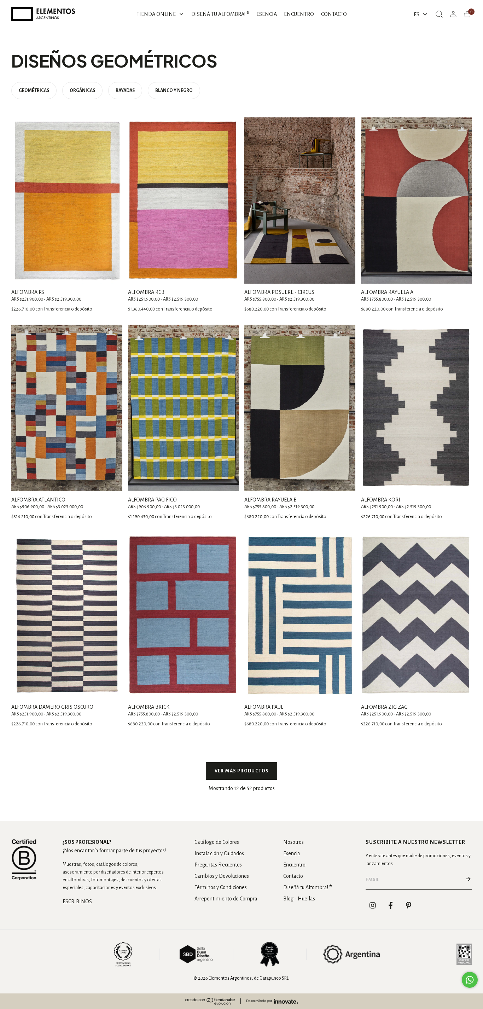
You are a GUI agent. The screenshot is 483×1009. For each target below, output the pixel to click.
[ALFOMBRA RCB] (183, 200)
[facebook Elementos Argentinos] (391, 905)
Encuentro (294, 865)
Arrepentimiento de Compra (225, 898)
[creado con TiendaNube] (210, 1001)
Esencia (291, 853)
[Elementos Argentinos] (43, 14)
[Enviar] (468, 879)
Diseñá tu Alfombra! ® (307, 887)
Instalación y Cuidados (219, 853)
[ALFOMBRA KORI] (416, 408)
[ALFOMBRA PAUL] (299, 615)
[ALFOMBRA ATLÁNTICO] (66, 408)
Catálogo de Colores (216, 842)
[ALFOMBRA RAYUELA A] (416, 200)
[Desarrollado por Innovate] (272, 1001)
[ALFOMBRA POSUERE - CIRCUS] (299, 200)
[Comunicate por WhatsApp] (470, 980)
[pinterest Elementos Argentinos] (409, 905)
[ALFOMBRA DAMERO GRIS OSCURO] (66, 615)
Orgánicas (82, 90)
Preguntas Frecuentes (218, 865)
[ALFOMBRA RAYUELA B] (299, 408)
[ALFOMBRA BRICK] (183, 615)
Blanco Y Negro (174, 90)
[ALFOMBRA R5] (66, 200)
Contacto (293, 876)
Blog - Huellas (299, 898)
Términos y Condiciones (220, 887)
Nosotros (293, 842)
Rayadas (125, 90)
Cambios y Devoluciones (221, 876)
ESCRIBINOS (77, 901)
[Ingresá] (453, 14)
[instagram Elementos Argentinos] (373, 905)
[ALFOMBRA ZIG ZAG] (416, 615)
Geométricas (34, 90)
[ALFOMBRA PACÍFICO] (183, 408)
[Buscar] (439, 14)
